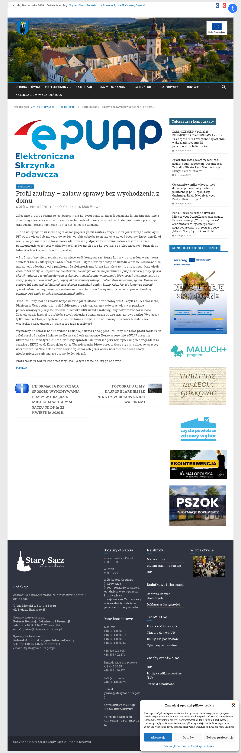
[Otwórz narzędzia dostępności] (232, 8)
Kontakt (193, 87)
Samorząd (84, 87)
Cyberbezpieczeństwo (162, 645)
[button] (233, 705)
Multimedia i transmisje (164, 565)
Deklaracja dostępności (163, 604)
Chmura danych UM (161, 632)
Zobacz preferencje (219, 737)
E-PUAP (21, 368)
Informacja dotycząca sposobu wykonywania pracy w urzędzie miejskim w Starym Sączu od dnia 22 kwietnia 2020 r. (56, 399)
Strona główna (27, 87)
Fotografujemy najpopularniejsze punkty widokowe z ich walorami (120, 394)
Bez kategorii (25, 186)
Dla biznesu (141, 87)
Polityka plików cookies (176, 746)
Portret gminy (57, 87)
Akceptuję (158, 737)
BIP (207, 87)
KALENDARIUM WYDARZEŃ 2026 (38, 95)
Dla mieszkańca (112, 87)
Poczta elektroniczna (162, 626)
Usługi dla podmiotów (162, 639)
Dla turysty (169, 87)
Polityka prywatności (202, 746)
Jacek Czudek (64, 206)
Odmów (188, 737)
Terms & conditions (161, 684)
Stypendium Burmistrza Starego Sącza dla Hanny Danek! (107, 5)
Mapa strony (156, 559)
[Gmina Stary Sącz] (120, 20)
